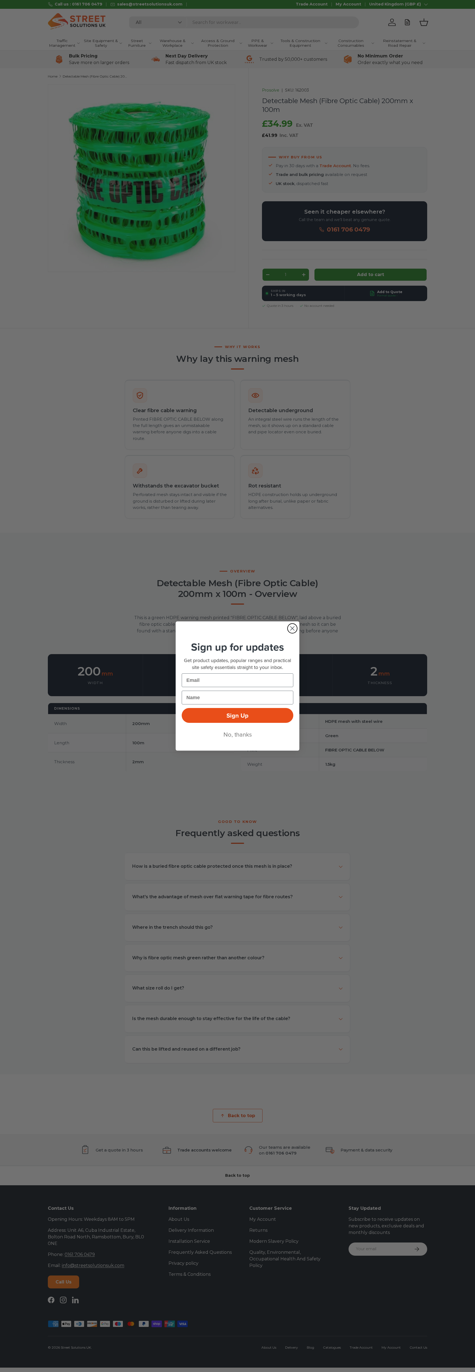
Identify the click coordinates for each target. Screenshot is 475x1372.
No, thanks (237, 734)
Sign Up (237, 715)
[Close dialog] (292, 628)
